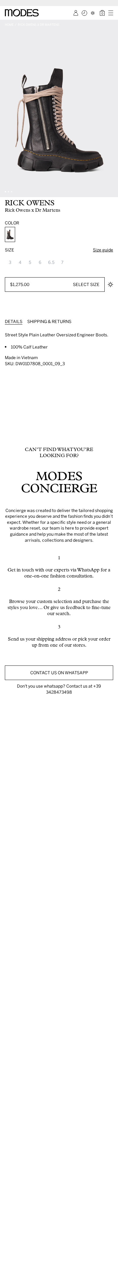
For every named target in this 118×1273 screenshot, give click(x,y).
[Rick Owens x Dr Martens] (10, 234)
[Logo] (22, 12)
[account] (76, 13)
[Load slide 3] (11, 191)
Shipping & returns (49, 321)
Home (9, 24)
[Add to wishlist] (110, 284)
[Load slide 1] (5, 191)
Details (13, 321)
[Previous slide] (6, 108)
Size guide (103, 250)
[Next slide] (111, 108)
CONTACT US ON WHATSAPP (59, 672)
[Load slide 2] (8, 191)
